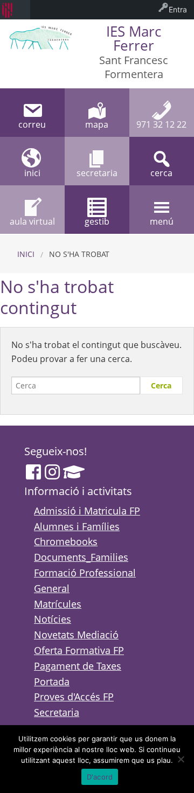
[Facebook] (33, 472)
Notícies (52, 619)
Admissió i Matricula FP (87, 510)
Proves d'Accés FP (74, 696)
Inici (25, 254)
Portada (52, 681)
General (52, 588)
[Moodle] (74, 472)
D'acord (100, 777)
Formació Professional (85, 572)
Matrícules (57, 603)
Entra (178, 9)
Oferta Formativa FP (79, 650)
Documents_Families (81, 557)
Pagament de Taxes (77, 665)
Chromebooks (66, 541)
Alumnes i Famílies (77, 526)
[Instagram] (52, 472)
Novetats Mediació (76, 634)
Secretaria (56, 712)
